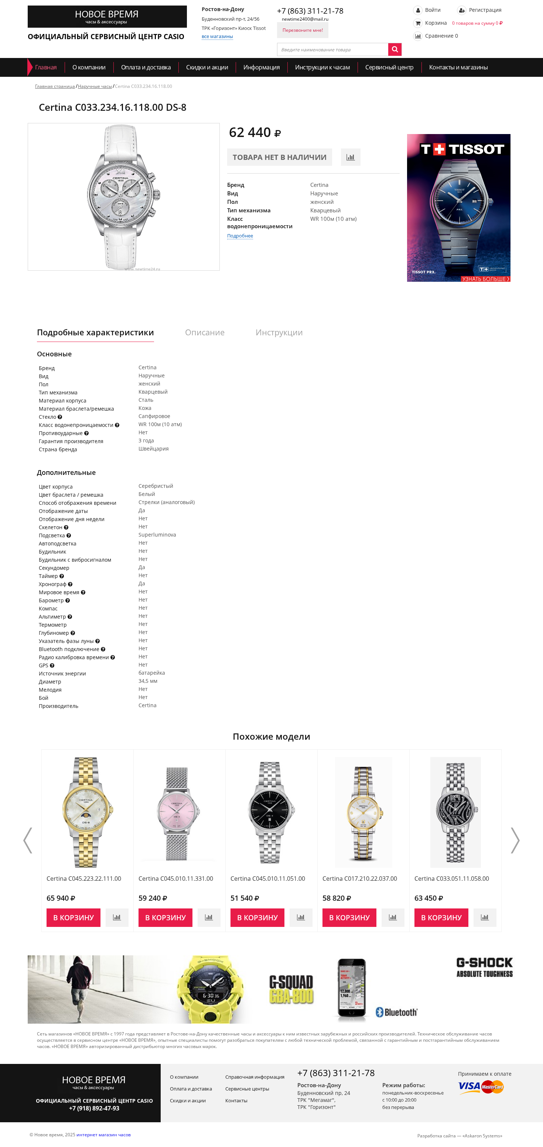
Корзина (461, 22)
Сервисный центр (389, 67)
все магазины (217, 36)
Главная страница (55, 86)
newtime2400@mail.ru (305, 19)
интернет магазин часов (103, 1134)
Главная (46, 67)
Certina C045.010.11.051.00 (267, 878)
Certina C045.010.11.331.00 (176, 878)
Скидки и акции (207, 67)
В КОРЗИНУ (73, 917)
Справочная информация (254, 1077)
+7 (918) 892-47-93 (94, 1108)
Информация (261, 67)
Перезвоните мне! (303, 30)
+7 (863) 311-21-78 (310, 11)
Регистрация (485, 9)
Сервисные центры (247, 1088)
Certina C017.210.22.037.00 (359, 878)
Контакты (236, 1100)
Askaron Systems (482, 1136)
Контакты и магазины (458, 67)
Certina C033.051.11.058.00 (451, 878)
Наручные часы (95, 86)
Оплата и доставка (146, 67)
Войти (432, 9)
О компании (89, 67)
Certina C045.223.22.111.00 (84, 878)
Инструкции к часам (322, 67)
